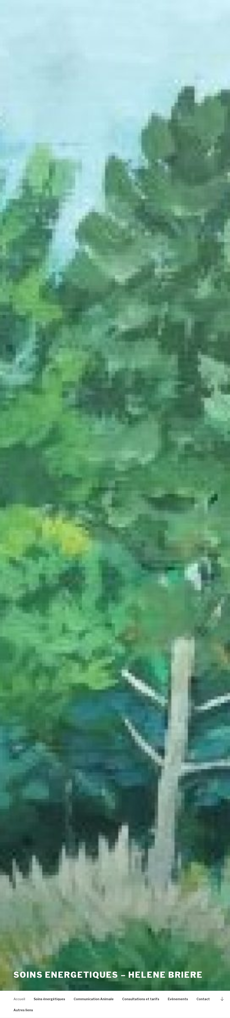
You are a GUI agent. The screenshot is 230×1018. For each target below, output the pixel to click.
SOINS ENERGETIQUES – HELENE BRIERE (108, 975)
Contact (203, 999)
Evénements (178, 999)
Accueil (19, 999)
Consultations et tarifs (140, 999)
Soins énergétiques (49, 999)
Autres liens (23, 1010)
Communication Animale (94, 999)
